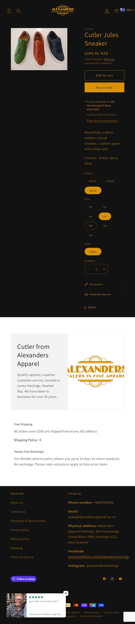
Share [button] (92, 307)
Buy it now (104, 87)
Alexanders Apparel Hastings (41, 612)
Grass (113, 182)
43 (105, 216)
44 (91, 226)
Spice (93, 190)
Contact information (91, 616)
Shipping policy (67, 616)
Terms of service (45, 616)
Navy (94, 182)
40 (93, 208)
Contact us (18, 511)
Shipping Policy (26, 440)
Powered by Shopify (68, 612)
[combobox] (127, 9)
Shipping (109, 59)
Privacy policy (20, 530)
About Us (17, 502)
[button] (9, 11)
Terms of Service (22, 557)
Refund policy (20, 539)
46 (93, 236)
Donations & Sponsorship (28, 521)
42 (93, 217)
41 (107, 208)
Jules (93, 252)
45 (107, 226)
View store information (102, 121)
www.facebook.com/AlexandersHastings (98, 556)
